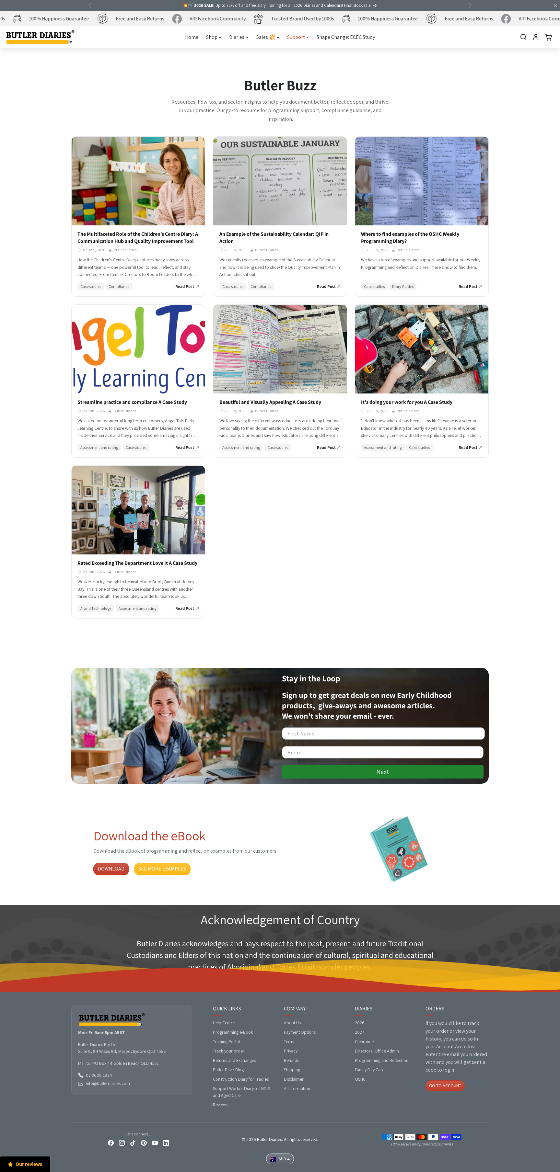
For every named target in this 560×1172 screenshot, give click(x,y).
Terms (289, 1041)
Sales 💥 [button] (265, 37)
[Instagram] (121, 1142)
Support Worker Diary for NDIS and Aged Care (241, 1092)
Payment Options (300, 1032)
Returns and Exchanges (234, 1060)
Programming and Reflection (381, 1060)
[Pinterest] (143, 1142)
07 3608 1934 (99, 1075)
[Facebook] (110, 1142)
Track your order (228, 1051)
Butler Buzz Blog (228, 1070)
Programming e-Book (233, 1032)
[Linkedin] (165, 1142)
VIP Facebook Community (207, 18)
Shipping (292, 1070)
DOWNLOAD (111, 868)
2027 (359, 1032)
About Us (292, 1023)
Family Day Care (369, 1070)
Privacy (291, 1051)
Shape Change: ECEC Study (346, 37)
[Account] (536, 37)
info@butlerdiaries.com (108, 1083)
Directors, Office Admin (377, 1051)
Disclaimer (294, 1079)
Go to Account (445, 1085)
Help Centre (224, 1023)
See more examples (162, 868)
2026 (360, 1023)
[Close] (555, 5)
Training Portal (226, 1041)
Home (191, 37)
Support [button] (296, 37)
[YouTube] (154, 1142)
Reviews (220, 1105)
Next (382, 772)
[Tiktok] (132, 1142)
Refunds (291, 1060)
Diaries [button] (236, 37)
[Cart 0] (548, 37)
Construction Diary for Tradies (241, 1079)
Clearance (364, 1041)
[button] (523, 37)
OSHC (360, 1079)
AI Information (297, 1088)
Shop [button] (211, 37)
